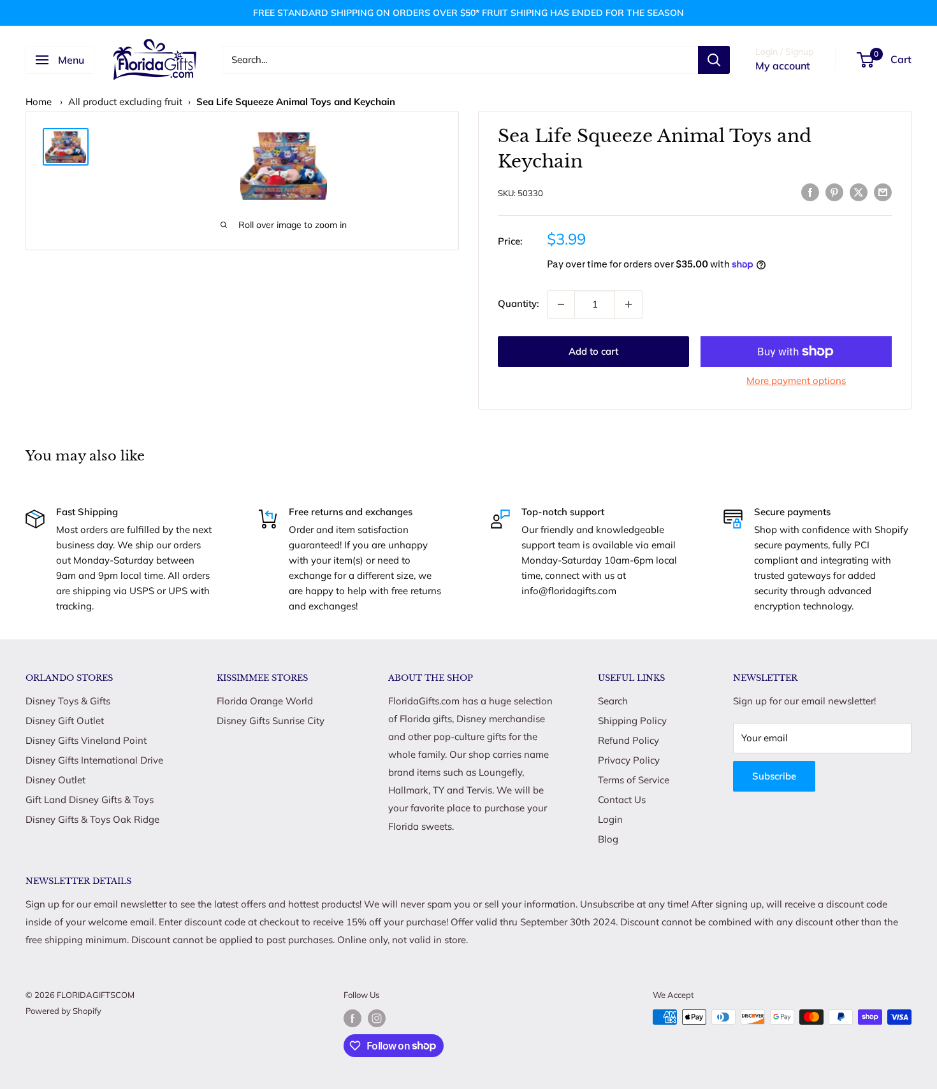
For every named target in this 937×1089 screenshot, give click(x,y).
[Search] (714, 60)
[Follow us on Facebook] (352, 1018)
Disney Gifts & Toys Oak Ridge (92, 819)
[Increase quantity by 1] (628, 304)
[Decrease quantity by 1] (561, 304)
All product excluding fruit (125, 102)
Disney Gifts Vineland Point (86, 740)
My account (782, 65)
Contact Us (622, 800)
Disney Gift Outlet (64, 721)
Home (38, 102)
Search (613, 701)
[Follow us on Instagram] (377, 1018)
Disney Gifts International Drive (94, 760)
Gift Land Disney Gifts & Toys (89, 800)
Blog (608, 839)
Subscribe (774, 776)
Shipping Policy (632, 721)
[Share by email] (883, 191)
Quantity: (518, 303)
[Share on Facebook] (810, 191)
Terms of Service (633, 780)
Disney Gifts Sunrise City (270, 721)
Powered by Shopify (63, 1011)
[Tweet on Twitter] (859, 191)
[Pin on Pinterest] (834, 191)
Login (610, 819)
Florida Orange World (265, 701)
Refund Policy (628, 740)
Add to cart (593, 351)
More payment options (796, 380)
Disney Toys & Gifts (67, 701)
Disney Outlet (55, 780)
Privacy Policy (629, 760)
